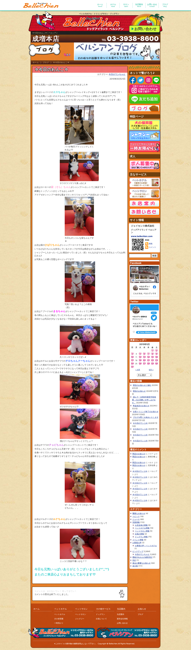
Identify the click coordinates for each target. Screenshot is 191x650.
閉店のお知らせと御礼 (142, 385)
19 (140, 360)
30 (156, 363)
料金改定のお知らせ (141, 406)
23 (156, 360)
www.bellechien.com (142, 236)
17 (132, 360)
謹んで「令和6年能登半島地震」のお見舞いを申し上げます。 (144, 400)
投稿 (150, 243)
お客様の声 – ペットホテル (146, 545)
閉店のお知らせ (139, 391)
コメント (152, 247)
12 (140, 357)
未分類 (135, 566)
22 (152, 360)
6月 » (151, 370)
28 (148, 363)
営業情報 (136, 522)
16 (157, 357)
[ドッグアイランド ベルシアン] (41, 5)
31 (132, 367)
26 (140, 363)
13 (144, 357)
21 (148, 360)
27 (144, 363)
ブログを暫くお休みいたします (145, 417)
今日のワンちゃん (117, 74)
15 (152, 357)
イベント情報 (137, 540)
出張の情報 (139, 534)
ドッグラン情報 (141, 537)
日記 (134, 560)
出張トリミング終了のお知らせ (145, 411)
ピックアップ (137, 551)
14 (148, 357)
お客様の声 (136, 542)
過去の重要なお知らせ (141, 563)
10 (132, 357)
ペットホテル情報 (142, 528)
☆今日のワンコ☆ (140, 423)
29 (152, 363)
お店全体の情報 (141, 525)
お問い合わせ (145, 29)
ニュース (136, 519)
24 (132, 363)
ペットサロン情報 (142, 531)
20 (144, 360)
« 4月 (138, 370)
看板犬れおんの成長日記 (142, 557)
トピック (136, 516)
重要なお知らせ (138, 513)
